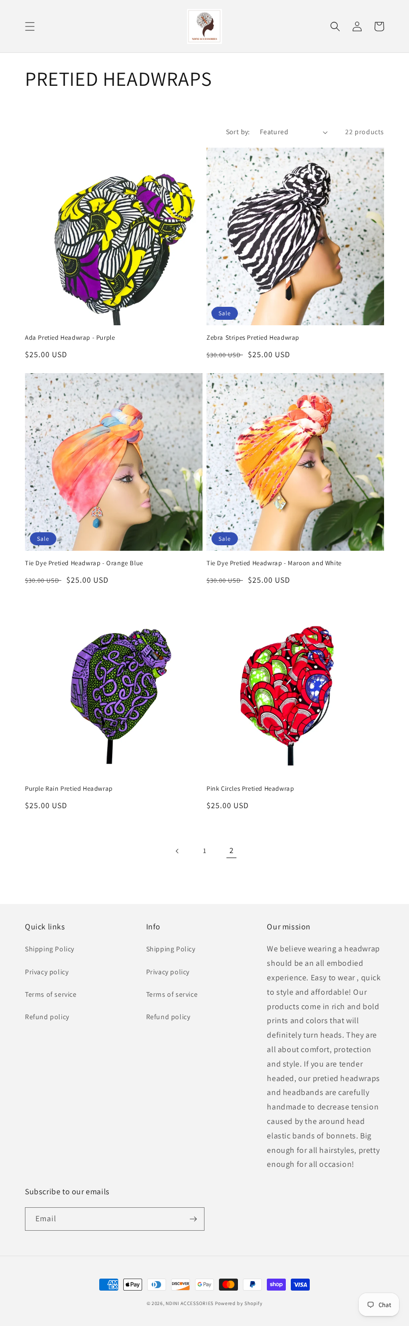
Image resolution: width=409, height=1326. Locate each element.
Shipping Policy (49, 948)
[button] (30, 26)
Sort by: (238, 131)
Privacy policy (46, 971)
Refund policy (47, 1016)
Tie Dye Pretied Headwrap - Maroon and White (274, 563)
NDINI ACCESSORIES (189, 1303)
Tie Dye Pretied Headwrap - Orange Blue (84, 563)
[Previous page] (178, 851)
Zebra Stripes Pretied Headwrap (252, 338)
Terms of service (51, 994)
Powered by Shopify (239, 1303)
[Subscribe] (193, 1219)
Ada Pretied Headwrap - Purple (70, 338)
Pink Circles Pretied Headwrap (250, 789)
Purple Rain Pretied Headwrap (69, 789)
